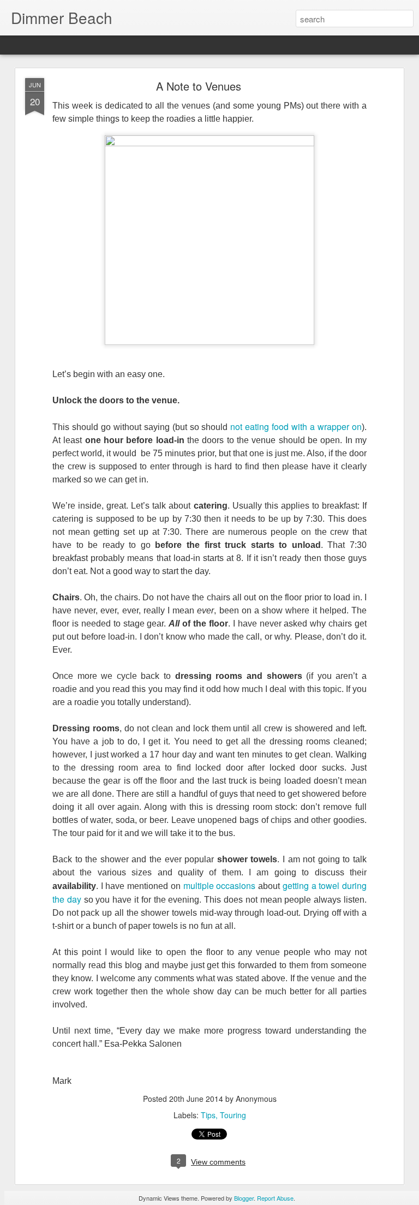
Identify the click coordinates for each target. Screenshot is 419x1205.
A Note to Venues (198, 86)
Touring (233, 1114)
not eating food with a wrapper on (296, 426)
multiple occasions (219, 885)
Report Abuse (275, 1198)
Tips (208, 1114)
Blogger (244, 1198)
